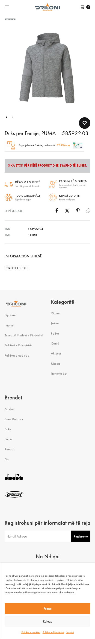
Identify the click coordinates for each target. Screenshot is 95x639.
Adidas (9, 409)
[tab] (47, 256)
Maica (55, 363)
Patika (55, 333)
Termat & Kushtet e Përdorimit (24, 335)
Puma (8, 439)
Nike (8, 429)
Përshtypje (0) (17, 268)
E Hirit (32, 235)
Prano (48, 609)
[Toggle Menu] (7, 7)
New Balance (14, 419)
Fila (7, 459)
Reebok (10, 449)
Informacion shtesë (23, 256)
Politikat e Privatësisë (53, 632)
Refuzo (47, 621)
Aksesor (56, 353)
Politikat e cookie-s (30, 632)
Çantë (55, 343)
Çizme (55, 313)
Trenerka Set (59, 373)
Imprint (70, 632)
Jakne (55, 323)
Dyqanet (10, 315)
